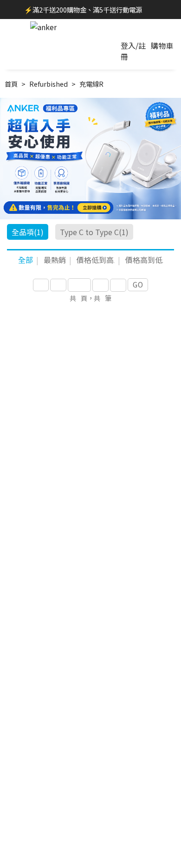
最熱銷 (55, 259)
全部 (25, 259)
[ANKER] (43, 26)
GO (138, 284)
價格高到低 (144, 259)
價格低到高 (96, 259)
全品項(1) (28, 231)
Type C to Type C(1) (94, 231)
